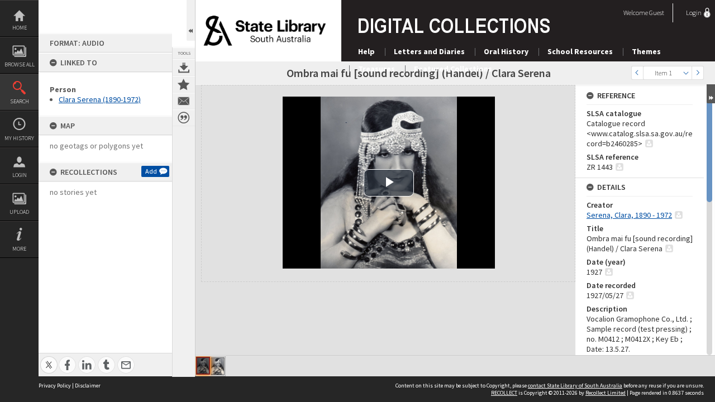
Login (19, 175)
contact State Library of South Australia (575, 385)
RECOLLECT (504, 392)
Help (366, 51)
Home (19, 27)
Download (184, 67)
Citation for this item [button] (184, 117)
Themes (646, 51)
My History (19, 138)
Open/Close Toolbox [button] (191, 20)
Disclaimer (88, 385)
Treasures (376, 69)
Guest (656, 12)
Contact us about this (184, 101)
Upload (19, 212)
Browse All (19, 64)
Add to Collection (184, 84)
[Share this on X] (49, 358)
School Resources (580, 51)
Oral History (506, 51)
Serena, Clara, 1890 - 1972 (629, 215)
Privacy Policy (55, 385)
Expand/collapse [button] (711, 93)
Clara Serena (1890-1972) (100, 99)
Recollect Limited (605, 392)
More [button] (19, 248)
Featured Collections (453, 69)
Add (151, 171)
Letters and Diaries (429, 51)
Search (19, 101)
